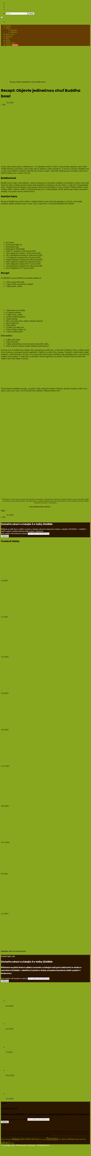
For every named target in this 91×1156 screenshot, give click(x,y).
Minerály (13, 32)
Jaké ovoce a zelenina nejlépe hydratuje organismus (31, 612)
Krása (8, 41)
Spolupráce (10, 3)
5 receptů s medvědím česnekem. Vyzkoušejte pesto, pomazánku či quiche (44, 575)
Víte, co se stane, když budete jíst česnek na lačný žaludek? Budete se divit (40, 1073)
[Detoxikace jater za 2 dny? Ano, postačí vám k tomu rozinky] (18, 756)
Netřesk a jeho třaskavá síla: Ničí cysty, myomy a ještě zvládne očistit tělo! (40, 1003)
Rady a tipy (10, 34)
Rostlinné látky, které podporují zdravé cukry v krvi (29, 1049)
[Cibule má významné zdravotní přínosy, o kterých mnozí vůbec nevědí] (20, 832)
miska (22, 513)
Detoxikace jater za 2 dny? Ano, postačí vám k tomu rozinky (35, 761)
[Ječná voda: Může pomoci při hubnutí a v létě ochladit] (24, 720)
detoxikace (8, 1139)
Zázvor (12, 1143)
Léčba (28, 1138)
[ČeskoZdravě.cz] (8, 18)
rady (60, 1139)
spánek (77, 1139)
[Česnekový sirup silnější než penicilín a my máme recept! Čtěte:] (19, 1024)
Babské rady (10, 43)
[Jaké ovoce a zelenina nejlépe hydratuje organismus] (24, 607)
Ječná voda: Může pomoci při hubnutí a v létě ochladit (32, 724)
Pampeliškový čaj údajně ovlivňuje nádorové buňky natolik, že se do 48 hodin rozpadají (45, 1096)
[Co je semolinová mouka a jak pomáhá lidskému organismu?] (24, 683)
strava (81, 1139)
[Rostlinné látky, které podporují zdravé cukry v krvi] (17, 1047)
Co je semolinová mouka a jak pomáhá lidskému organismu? (36, 688)
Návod (37, 1139)
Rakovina (65, 1139)
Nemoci (12, 45)
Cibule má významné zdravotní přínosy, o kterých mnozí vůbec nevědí (42, 837)
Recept (27, 513)
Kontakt (9, 9)
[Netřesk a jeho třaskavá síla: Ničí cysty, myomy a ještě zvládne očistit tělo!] (19, 1001)
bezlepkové (5, 513)
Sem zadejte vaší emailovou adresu (14, 533)
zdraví (38, 513)
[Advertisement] (45, 64)
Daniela (4, 103)
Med (33, 1139)
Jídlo (7, 38)
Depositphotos (56, 507)
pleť (45, 1139)
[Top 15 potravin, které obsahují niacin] (24, 864)
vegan (33, 513)
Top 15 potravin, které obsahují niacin (22, 869)
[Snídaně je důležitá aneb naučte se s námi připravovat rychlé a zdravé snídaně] (20, 643)
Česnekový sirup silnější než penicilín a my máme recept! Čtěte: (35, 1026)
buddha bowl (15, 513)
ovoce (41, 1139)
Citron (3, 1139)
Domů (8, 26)
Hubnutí (16, 1138)
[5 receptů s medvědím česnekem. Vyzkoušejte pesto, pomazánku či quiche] (24, 571)
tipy (84, 1139)
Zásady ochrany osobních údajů (18, 7)
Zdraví (8, 28)
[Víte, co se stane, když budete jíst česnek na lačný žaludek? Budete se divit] (19, 1070)
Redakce (9, 5)
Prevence (9, 36)
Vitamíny (13, 30)
